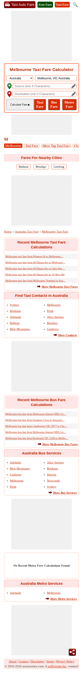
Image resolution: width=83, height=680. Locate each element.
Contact (23, 661)
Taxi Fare (62, 4)
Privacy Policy (65, 661)
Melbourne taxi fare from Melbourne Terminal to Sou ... (35, 280)
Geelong (59, 166)
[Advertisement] (41, 36)
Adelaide (15, 317)
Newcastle (53, 480)
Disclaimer (37, 661)
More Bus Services (65, 492)
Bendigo (41, 166)
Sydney (14, 305)
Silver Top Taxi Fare (56, 146)
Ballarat (23, 166)
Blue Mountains (20, 329)
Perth (50, 311)
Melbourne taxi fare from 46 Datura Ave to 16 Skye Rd (34, 274)
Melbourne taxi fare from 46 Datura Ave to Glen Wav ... (35, 268)
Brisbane (15, 311)
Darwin (51, 474)
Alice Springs (55, 317)
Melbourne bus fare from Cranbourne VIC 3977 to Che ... (36, 426)
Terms (50, 661)
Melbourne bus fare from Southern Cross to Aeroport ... (34, 420)
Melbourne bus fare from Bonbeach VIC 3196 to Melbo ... (36, 438)
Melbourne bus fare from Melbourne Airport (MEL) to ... (35, 413)
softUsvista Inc (57, 666)
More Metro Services (63, 598)
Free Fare (45, 4)
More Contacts (67, 335)
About (13, 661)
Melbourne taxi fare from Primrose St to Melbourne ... (34, 256)
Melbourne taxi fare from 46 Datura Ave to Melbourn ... (35, 262)
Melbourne (13, 146)
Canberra (52, 329)
